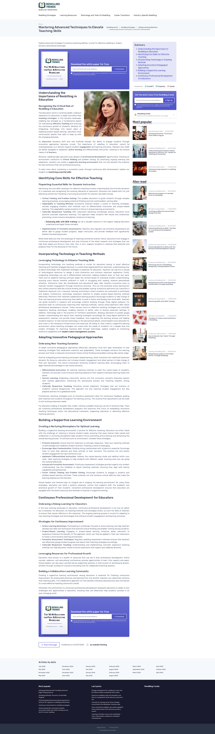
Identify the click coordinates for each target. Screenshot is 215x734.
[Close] (148, 350)
